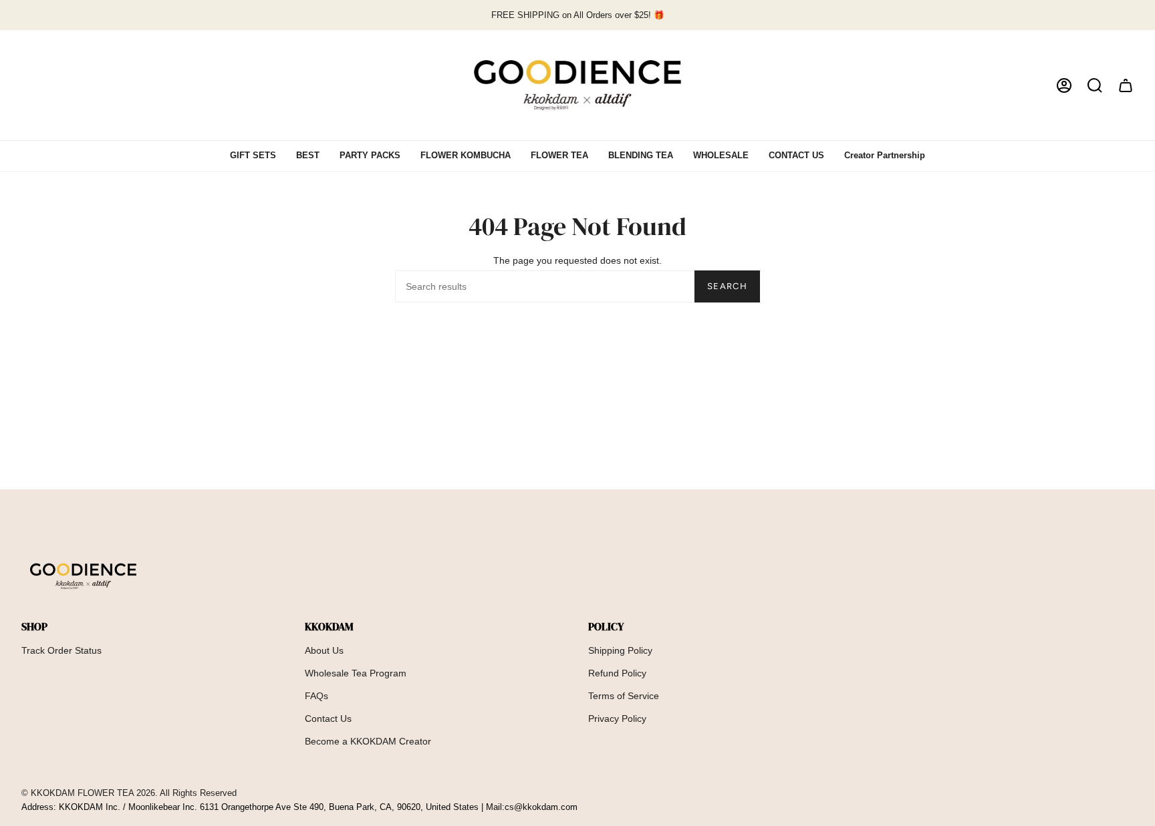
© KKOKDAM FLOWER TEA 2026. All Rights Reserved (129, 793)
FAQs (316, 695)
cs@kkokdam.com (541, 807)
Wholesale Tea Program (355, 673)
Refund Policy (617, 673)
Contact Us (328, 718)
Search (727, 286)
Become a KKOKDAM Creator (368, 741)
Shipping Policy (620, 650)
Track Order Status (61, 650)
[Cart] (1125, 85)
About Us (324, 650)
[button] (1094, 85)
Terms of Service (623, 695)
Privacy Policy (617, 718)
